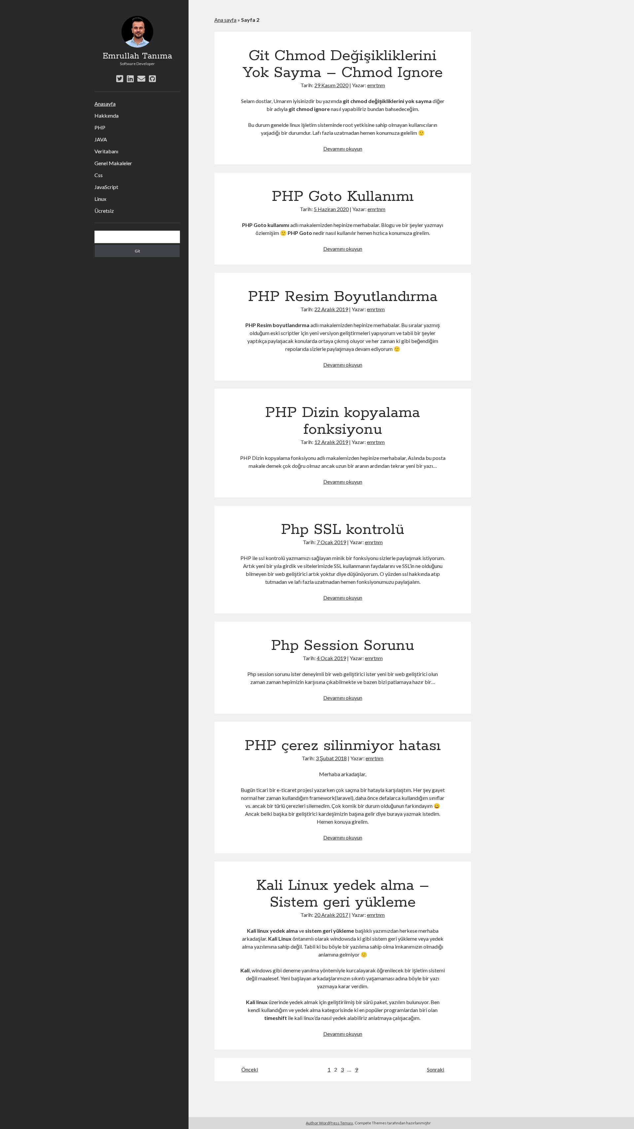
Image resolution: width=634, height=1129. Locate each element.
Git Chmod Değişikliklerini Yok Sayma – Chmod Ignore (343, 64)
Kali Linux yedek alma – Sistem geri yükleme (342, 894)
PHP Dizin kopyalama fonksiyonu (342, 421)
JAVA (100, 139)
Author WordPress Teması (329, 1122)
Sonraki (435, 1069)
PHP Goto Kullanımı (343, 196)
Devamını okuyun (342, 148)
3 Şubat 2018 (331, 758)
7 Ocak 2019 (331, 542)
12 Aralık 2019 (331, 442)
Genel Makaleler (113, 163)
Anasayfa (105, 103)
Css (98, 175)
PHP (99, 127)
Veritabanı (106, 151)
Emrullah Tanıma (137, 56)
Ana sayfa (225, 20)
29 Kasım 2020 (331, 85)
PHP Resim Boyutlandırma (343, 296)
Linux (100, 199)
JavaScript (106, 187)
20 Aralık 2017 (331, 915)
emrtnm (376, 85)
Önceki (249, 1069)
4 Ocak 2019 (331, 658)
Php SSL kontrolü (342, 529)
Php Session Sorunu (342, 645)
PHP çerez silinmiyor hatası (343, 745)
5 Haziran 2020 (331, 209)
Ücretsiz (104, 210)
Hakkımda (106, 115)
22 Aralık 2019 (331, 309)
